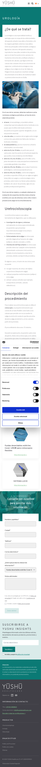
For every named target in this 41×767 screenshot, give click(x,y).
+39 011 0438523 (11, 707)
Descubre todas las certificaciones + (13, 713)
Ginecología (5, 732)
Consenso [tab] (5, 348)
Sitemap (4, 750)
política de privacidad (23, 654)
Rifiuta (20, 423)
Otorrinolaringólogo (8, 725)
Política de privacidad (24, 603)
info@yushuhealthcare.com (22, 710)
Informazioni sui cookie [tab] (30, 348)
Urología (4, 728)
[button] (37, 3)
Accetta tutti (20, 410)
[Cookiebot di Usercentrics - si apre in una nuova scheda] (30, 342)
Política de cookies (7, 747)
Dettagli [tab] (16, 348)
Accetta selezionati (20, 416)
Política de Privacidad (8, 744)
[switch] (36, 388)
